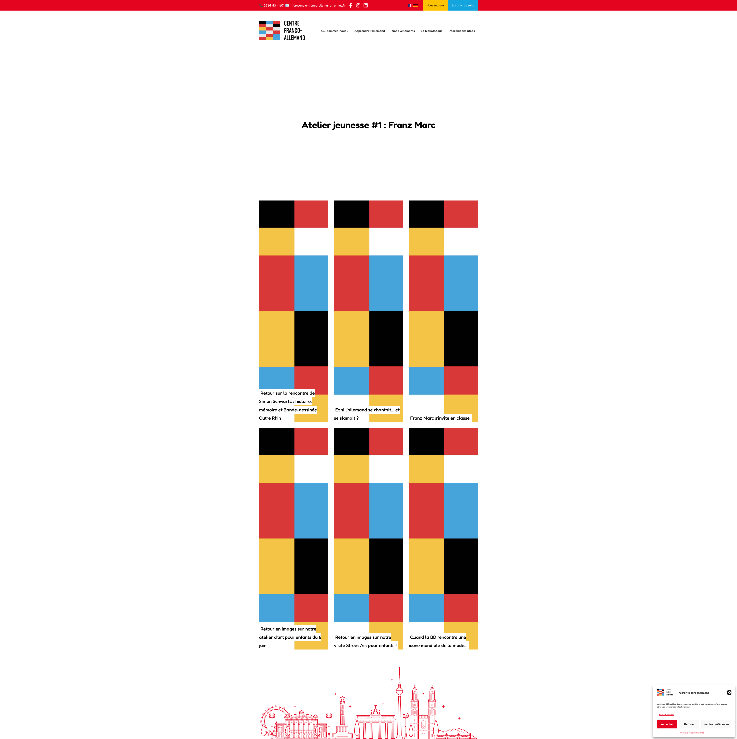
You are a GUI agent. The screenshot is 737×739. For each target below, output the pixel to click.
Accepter (667, 724)
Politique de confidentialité (692, 733)
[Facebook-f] (350, 5)
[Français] (410, 5)
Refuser (689, 724)
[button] (729, 692)
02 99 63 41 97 (274, 5)
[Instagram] (358, 5)
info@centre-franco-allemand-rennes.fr (317, 5)
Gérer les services (666, 714)
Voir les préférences (716, 724)
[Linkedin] (365, 5)
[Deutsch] (415, 5)
